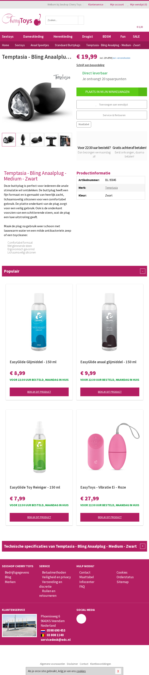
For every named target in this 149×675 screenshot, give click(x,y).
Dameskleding (33, 36)
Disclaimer (72, 664)
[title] (62, 76)
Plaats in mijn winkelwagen (107, 92)
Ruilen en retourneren (47, 593)
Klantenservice (95, 4)
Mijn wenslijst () (138, 4)
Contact (84, 572)
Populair (73, 271)
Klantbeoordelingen (100, 664)
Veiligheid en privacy (56, 577)
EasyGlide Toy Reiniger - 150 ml (35, 487)
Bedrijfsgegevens (17, 572)
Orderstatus (125, 577)
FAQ (82, 586)
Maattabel (84, 124)
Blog (8, 577)
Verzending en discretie (50, 584)
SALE (136, 36)
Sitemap (123, 582)
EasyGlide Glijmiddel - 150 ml (33, 362)
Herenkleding (63, 36)
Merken (10, 582)
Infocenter (86, 582)
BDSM (107, 36)
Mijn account (117, 4)
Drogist (87, 36)
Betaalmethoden (54, 572)
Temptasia (111, 188)
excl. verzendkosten (121, 58)
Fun (123, 36)
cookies (81, 671)
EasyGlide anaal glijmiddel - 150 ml (108, 362)
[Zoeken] (81, 20)
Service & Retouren (114, 115)
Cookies (122, 572)
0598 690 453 (55, 630)
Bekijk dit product (39, 392)
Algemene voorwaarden (52, 664)
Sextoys (8, 36)
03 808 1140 (55, 635)
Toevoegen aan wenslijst (113, 104)
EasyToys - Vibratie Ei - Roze (103, 487)
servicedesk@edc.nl (56, 640)
